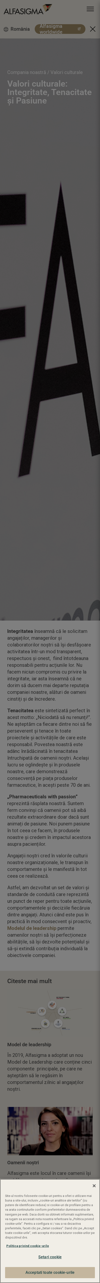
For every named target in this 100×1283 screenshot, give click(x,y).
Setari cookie (50, 1257)
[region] (50, 1231)
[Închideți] (94, 1185)
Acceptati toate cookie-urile (50, 1272)
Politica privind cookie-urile (27, 1246)
